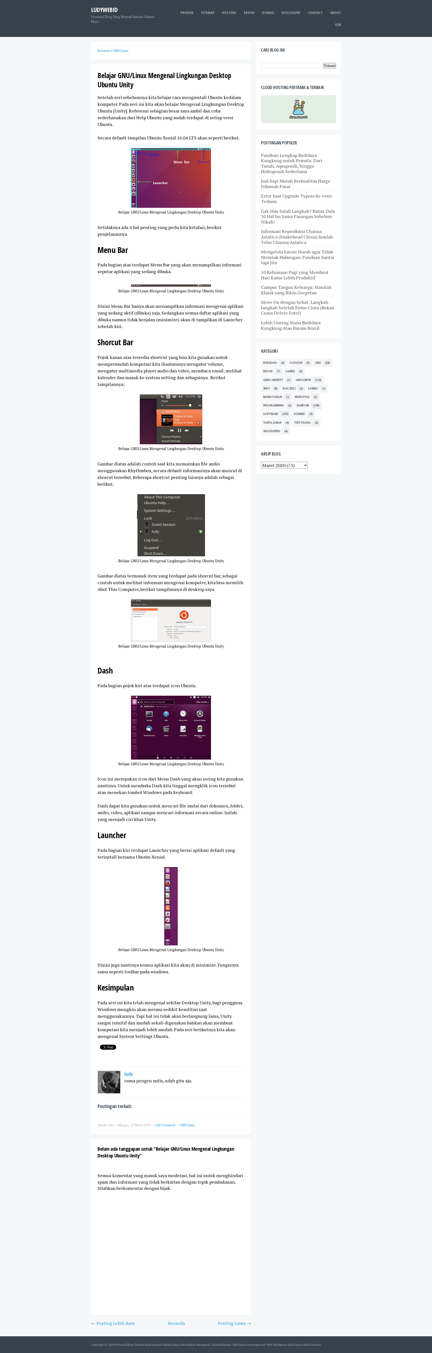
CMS (318, 362)
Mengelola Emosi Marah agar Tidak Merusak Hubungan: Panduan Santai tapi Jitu (297, 257)
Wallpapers (271, 431)
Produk (187, 12)
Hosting (229, 12)
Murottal (302, 397)
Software (270, 414)
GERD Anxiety (273, 380)
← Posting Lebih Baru (113, 1323)
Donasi (268, 12)
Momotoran (272, 397)
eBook (249, 12)
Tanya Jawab (272, 422)
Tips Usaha (302, 422)
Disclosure (291, 12)
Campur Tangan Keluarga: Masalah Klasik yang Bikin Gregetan (296, 290)
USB (338, 24)
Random (303, 405)
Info (266, 388)
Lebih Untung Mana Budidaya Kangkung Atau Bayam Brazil (290, 325)
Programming (273, 405)
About (335, 12)
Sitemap (207, 12)
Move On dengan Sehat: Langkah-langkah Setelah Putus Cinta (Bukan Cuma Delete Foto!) (297, 307)
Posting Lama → (234, 1323)
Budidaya (270, 362)
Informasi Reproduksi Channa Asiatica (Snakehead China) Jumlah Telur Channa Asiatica (297, 236)
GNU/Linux (187, 1125)
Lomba (313, 388)
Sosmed (299, 414)
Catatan (296, 362)
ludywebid (104, 9)
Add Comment (165, 1125)
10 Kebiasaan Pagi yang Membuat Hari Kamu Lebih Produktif (294, 275)
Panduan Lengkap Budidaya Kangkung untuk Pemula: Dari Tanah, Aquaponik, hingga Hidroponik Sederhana (291, 163)
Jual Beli (289, 388)
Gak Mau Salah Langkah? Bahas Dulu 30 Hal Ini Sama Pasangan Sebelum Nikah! (298, 216)
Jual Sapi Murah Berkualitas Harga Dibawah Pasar (295, 183)
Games (290, 371)
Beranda (176, 1323)
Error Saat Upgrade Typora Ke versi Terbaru (296, 198)
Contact (315, 12)
